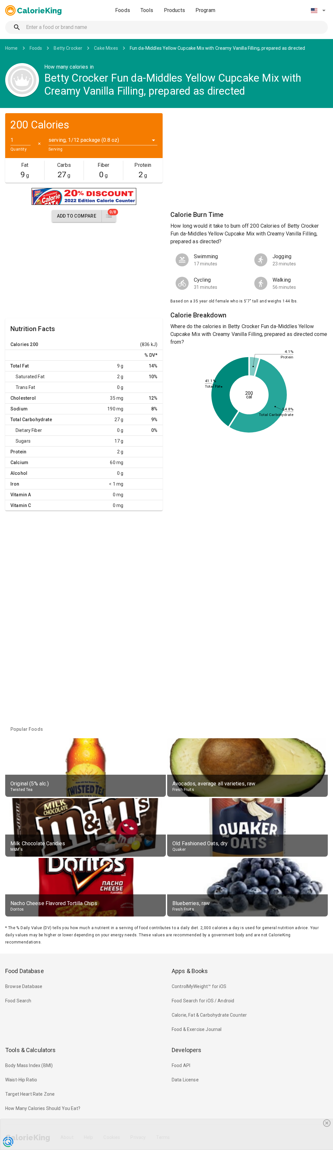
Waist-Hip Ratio (21, 1079)
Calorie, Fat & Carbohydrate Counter (209, 1015)
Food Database (24, 971)
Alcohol (18, 473)
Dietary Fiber (29, 430)
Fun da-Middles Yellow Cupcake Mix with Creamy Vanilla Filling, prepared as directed (217, 48)
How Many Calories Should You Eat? (42, 1108)
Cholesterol (23, 398)
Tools (146, 10)
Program (205, 10)
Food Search (18, 1000)
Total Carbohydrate (31, 419)
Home (11, 48)
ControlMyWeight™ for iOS (199, 986)
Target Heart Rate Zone (30, 1094)
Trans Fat (25, 387)
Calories (19, 344)
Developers (186, 1050)
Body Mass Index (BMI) (29, 1065)
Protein (18, 451)
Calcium (19, 462)
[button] (318, 10)
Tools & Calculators (30, 1050)
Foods (122, 10)
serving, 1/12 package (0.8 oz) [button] (83, 140)
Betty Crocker (68, 48)
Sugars (23, 441)
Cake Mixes (106, 48)
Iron (15, 484)
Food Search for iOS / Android (203, 1000)
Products (174, 10)
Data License (185, 1079)
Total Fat (19, 365)
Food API (181, 1065)
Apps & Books (190, 971)
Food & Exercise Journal (196, 1029)
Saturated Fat (30, 376)
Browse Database (23, 986)
